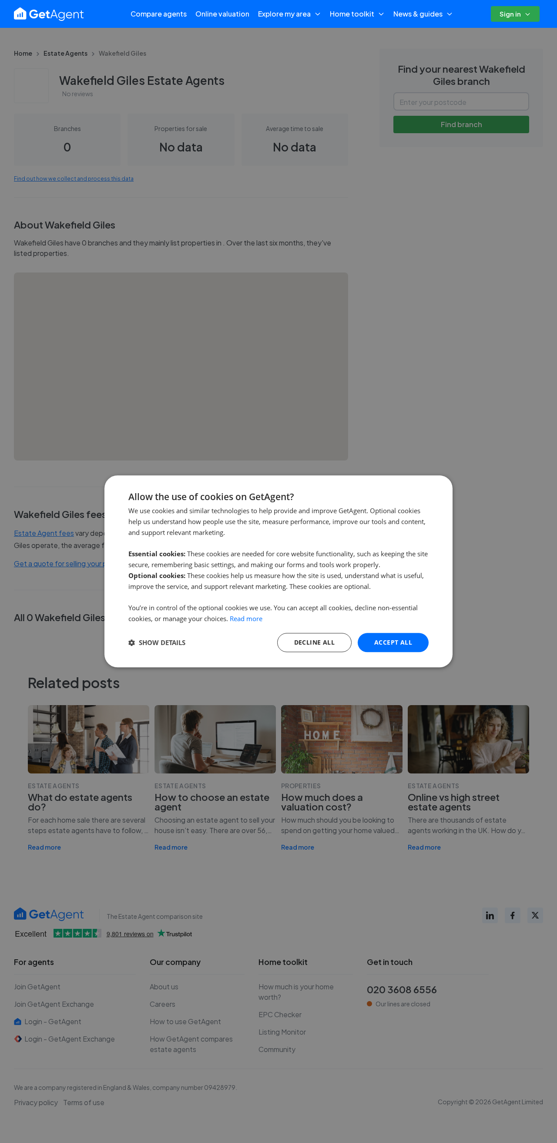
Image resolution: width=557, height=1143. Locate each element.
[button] (156, 642)
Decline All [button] (314, 642)
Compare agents (159, 13)
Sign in (510, 14)
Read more (246, 618)
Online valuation (222, 13)
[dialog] (278, 571)
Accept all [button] (393, 642)
